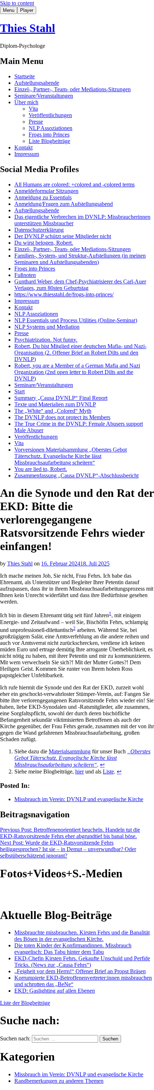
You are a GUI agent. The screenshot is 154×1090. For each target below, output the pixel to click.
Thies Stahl (27, 28)
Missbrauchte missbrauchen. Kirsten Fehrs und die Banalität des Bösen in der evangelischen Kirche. (82, 935)
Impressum (26, 154)
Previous (70, 833)
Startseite (24, 76)
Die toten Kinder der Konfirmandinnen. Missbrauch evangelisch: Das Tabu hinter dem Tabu (72, 948)
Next (68, 849)
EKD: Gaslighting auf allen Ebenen (54, 991)
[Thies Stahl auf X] (68, 893)
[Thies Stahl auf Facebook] (37, 893)
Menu (8, 10)
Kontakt (23, 147)
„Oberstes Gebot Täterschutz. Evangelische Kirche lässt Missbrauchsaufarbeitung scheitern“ (82, 758)
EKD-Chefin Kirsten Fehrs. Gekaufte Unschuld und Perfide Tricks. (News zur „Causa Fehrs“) (82, 961)
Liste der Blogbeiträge (25, 1003)
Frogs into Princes (49, 134)
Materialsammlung (70, 751)
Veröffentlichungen (50, 115)
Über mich (26, 102)
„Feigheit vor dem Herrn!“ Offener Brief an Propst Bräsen (80, 971)
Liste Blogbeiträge (49, 141)
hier (79, 771)
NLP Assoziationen (50, 128)
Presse (36, 122)
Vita (33, 109)
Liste (108, 771)
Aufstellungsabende (36, 83)
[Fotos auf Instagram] (5, 893)
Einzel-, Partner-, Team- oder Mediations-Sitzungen (72, 89)
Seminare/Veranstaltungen (43, 96)
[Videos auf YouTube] (21, 893)
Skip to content (17, 3)
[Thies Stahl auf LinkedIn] (53, 893)
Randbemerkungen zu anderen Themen (59, 1081)
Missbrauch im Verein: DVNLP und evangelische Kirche (78, 799)
